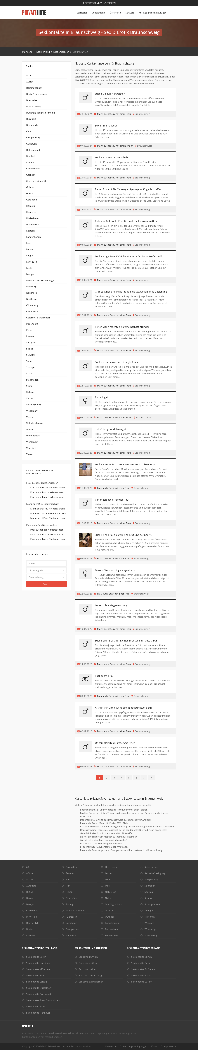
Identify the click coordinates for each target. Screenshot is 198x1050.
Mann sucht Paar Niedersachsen (47, 518)
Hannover (31, 212)
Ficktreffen (71, 898)
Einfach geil (101, 397)
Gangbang (71, 922)
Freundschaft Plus (75, 910)
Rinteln (30, 336)
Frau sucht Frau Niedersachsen (46, 492)
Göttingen (31, 199)
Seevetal (30, 354)
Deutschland (98, 12)
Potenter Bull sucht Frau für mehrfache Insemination (126, 221)
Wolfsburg (32, 441)
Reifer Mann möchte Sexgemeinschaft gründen (122, 326)
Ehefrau (30, 935)
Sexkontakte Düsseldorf (38, 987)
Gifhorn (30, 187)
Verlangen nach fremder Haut (112, 499)
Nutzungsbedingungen (135, 1046)
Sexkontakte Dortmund (38, 994)
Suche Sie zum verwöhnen (110, 93)
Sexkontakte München (38, 969)
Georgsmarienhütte (36, 181)
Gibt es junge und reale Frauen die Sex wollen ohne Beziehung (131, 291)
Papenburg (32, 323)
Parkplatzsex (112, 922)
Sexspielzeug (151, 879)
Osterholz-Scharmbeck (38, 317)
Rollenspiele (111, 935)
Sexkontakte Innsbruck (91, 981)
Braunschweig (33, 106)
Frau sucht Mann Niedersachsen (47, 487)
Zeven (29, 454)
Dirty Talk (31, 916)
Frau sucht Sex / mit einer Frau (113, 487)
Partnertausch (112, 929)
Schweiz (130, 12)
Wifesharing (151, 935)
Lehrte (29, 249)
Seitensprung (152, 867)
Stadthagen (32, 379)
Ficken (69, 891)
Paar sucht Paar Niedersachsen (46, 529)
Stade (29, 373)
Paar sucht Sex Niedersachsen (42, 524)
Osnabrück (32, 311)
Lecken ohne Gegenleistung (111, 605)
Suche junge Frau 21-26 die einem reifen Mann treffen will (128, 256)
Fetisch (69, 879)
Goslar (29, 193)
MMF (108, 885)
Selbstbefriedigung (155, 873)
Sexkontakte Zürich (141, 956)
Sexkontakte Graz (88, 963)
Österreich (115, 12)
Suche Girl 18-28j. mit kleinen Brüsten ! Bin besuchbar (126, 640)
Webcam (149, 922)
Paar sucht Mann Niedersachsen (47, 539)
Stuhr (29, 385)
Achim (29, 75)
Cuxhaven (31, 143)
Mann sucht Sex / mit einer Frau (114, 113)
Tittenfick (149, 916)
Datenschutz (112, 1046)
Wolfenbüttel (33, 435)
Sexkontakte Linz (88, 969)
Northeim (31, 299)
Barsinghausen (34, 87)
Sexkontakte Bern (140, 963)
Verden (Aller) (33, 404)
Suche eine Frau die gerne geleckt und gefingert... (123, 534)
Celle (28, 131)
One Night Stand (114, 904)
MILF (107, 879)
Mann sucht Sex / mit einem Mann (115, 145)
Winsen (30, 429)
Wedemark (32, 410)
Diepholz (31, 156)
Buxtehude (32, 125)
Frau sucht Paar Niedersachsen (46, 497)
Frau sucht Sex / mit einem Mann (114, 417)
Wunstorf (31, 448)
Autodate (31, 885)
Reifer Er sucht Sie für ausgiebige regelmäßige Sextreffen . (129, 189)
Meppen (30, 274)
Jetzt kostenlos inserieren (99, 3)
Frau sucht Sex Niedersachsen (42, 482)
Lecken (108, 873)
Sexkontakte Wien (88, 956)
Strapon (149, 898)
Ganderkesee (33, 168)
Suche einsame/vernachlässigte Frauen (117, 362)
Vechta (29, 398)
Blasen (29, 898)
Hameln (30, 205)
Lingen (29, 255)
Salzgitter (31, 342)
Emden (30, 162)
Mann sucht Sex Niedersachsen (42, 503)
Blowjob (30, 904)
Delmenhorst (33, 149)
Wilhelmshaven (34, 423)
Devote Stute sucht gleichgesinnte (115, 570)
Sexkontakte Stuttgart (37, 1006)
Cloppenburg (33, 137)
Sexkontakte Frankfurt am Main (43, 1000)
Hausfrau (71, 935)
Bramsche (31, 100)
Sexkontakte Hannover (38, 1012)
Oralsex (109, 910)
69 (27, 867)
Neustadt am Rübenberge (40, 280)
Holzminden (32, 224)
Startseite (82, 12)
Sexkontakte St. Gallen (143, 969)
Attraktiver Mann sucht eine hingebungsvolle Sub (123, 707)
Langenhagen (33, 236)
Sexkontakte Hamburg (38, 963)
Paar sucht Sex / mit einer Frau (113, 696)
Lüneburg (31, 261)
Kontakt (155, 1046)
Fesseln (70, 873)
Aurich (29, 81)
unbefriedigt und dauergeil (110, 429)
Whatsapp (150, 929)
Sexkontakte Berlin (36, 956)
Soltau (29, 361)
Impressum (170, 1046)
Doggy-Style (32, 922)
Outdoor (109, 916)
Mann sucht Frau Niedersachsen (47, 508)
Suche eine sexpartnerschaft (111, 157)
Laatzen (30, 230)
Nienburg (31, 286)
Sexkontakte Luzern (141, 981)
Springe (30, 367)
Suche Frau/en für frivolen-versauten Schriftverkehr (125, 464)
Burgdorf (31, 118)
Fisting (69, 904)
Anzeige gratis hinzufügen (152, 12)
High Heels (111, 867)
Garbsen (30, 174)
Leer (28, 243)
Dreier (29, 929)
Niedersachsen (61, 51)
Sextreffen (150, 885)
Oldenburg (32, 305)
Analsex (30, 879)
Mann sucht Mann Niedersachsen (48, 513)
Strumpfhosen (152, 904)
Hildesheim (32, 218)
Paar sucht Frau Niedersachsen (46, 534)
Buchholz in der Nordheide (40, 112)
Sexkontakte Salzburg (90, 975)
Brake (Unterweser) (36, 94)
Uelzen (30, 392)
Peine (29, 330)
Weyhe (29, 416)
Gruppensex (72, 929)
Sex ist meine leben (106, 125)
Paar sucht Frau (104, 675)
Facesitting (71, 867)
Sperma (149, 891)
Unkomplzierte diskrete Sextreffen (115, 743)
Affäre (29, 873)
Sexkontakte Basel (141, 975)
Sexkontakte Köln (35, 975)
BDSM (29, 891)
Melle (29, 267)
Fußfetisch (71, 916)
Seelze (29, 348)
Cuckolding (32, 910)
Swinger (149, 910)
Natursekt (110, 891)
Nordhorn (31, 292)
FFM (68, 885)
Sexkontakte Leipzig (36, 981)
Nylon (108, 898)
